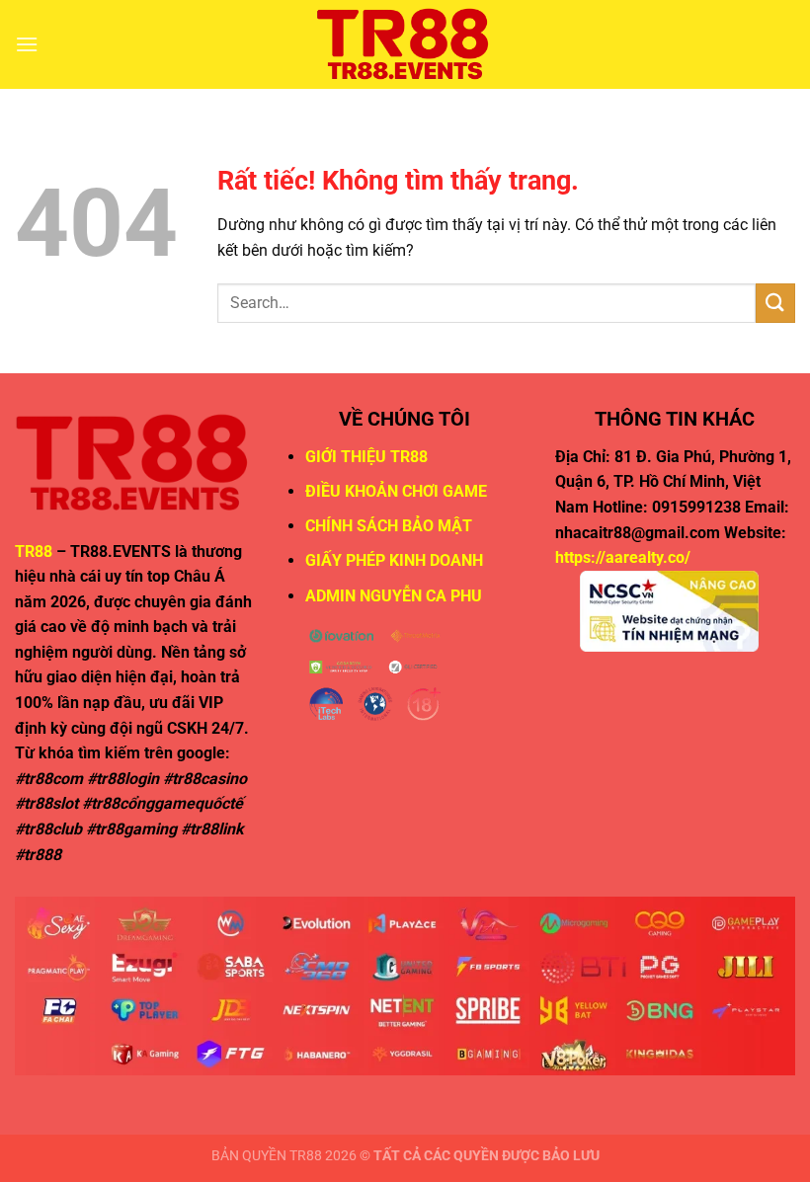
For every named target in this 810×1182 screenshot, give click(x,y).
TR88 (33, 551)
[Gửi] (775, 302)
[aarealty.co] (405, 44)
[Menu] (27, 44)
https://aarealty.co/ (622, 557)
